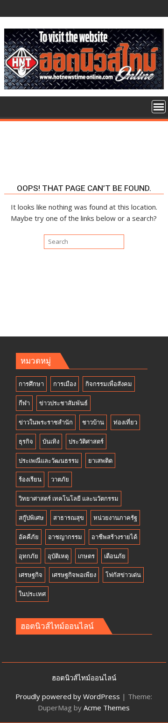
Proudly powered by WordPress (67, 696)
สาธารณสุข (68, 517)
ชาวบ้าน (93, 422)
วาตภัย (60, 479)
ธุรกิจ (26, 441)
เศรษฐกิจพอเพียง (74, 574)
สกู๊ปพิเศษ (31, 517)
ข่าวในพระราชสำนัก (46, 422)
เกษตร (86, 556)
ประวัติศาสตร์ (86, 441)
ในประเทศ (32, 594)
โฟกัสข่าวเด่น (123, 574)
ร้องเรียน (30, 479)
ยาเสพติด (100, 460)
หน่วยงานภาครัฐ (115, 517)
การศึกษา (31, 384)
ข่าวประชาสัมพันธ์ (63, 403)
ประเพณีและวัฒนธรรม (49, 460)
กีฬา (24, 403)
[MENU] (159, 106)
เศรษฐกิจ (30, 574)
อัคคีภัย (29, 537)
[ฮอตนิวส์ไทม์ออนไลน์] (13, 105)
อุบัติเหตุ (58, 556)
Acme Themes (107, 707)
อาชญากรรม (65, 537)
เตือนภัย (115, 556)
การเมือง (64, 384)
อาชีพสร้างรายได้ (114, 537)
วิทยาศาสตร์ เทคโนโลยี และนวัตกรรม (69, 498)
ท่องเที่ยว (125, 422)
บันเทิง (50, 441)
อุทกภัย (28, 556)
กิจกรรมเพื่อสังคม (108, 384)
